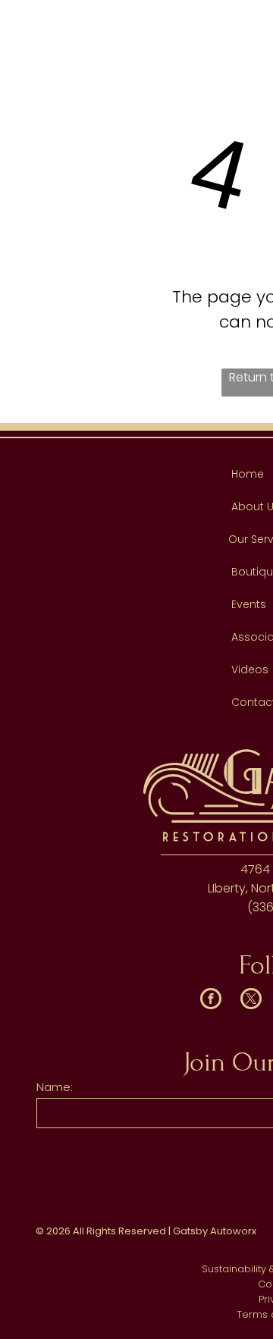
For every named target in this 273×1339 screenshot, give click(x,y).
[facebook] (210, 1000)
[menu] (250, 23)
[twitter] (251, 1000)
